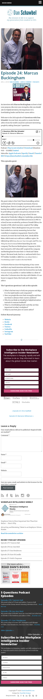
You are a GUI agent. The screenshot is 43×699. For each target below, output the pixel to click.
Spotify (25, 153)
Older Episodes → (7, 630)
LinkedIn (8, 329)
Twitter (7, 327)
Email (31, 153)
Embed (16, 151)
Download (28, 148)
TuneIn (38, 153)
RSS (2, 156)
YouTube (7, 334)
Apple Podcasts (15, 153)
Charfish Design (25, 693)
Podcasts (36, 82)
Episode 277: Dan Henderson (11, 551)
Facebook (8, 324)
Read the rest (36, 615)
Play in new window (15, 148)
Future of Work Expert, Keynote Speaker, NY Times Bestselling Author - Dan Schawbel (21, 16)
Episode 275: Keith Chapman (11, 558)
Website (7, 320)
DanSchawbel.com (27, 690)
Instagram (8, 332)
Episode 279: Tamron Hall (10, 543)
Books (6, 322)
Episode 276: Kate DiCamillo (11, 555)
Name (3, 454)
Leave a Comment (26, 82)
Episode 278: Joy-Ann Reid (10, 547)
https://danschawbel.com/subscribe (19, 156)
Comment (5, 435)
